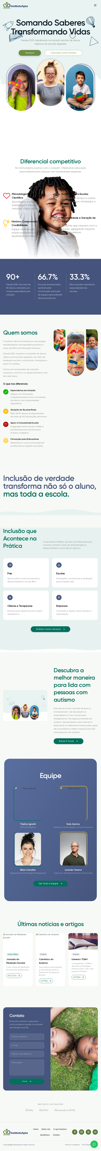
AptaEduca (45, 1135)
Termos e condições (72, 1145)
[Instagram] (81, 1132)
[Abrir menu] (95, 5)
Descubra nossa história (63, 53)
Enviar (24, 1081)
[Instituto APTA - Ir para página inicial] (15, 5)
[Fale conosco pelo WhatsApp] (94, 1144)
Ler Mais (44, 981)
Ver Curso (12, 976)
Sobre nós (45, 1129)
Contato (56, 1135)
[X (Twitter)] (88, 1132)
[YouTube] (95, 1132)
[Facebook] (74, 1132)
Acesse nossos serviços (48, 629)
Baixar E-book (66, 741)
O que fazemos (60, 1129)
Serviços (29, 53)
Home (35, 1129)
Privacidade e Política (90, 1145)
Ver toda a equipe (48, 883)
